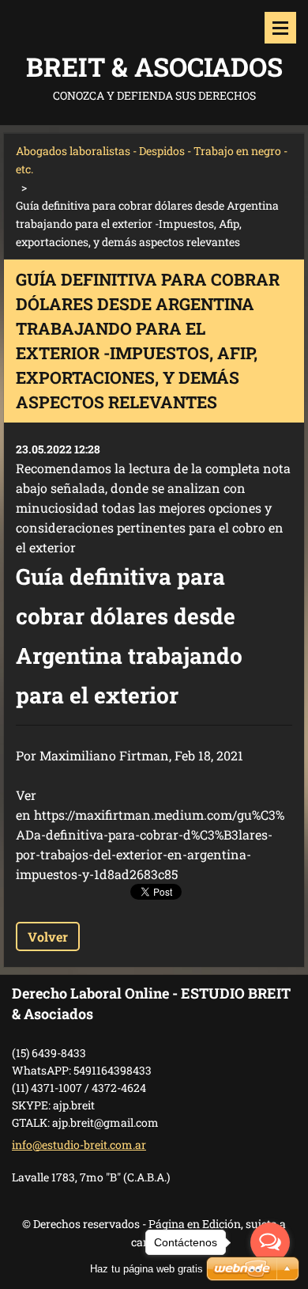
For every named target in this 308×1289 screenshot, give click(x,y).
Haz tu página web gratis (146, 1269)
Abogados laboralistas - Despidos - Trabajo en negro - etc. (151, 159)
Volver (48, 936)
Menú (280, 28)
